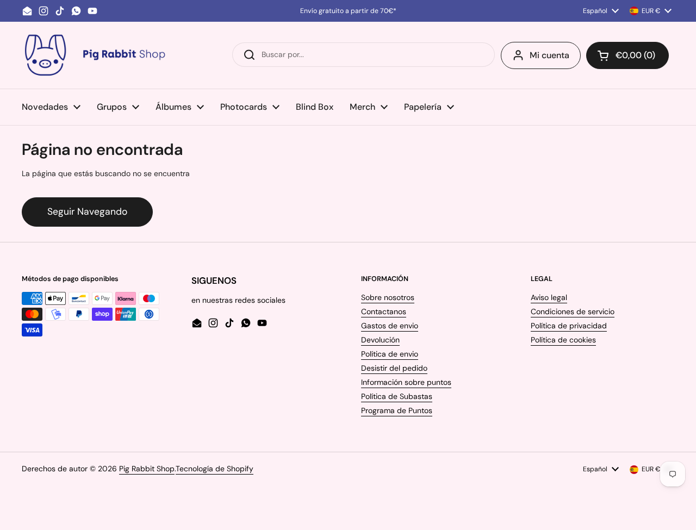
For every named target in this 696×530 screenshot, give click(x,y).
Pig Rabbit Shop (147, 468)
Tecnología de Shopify (214, 468)
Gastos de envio (389, 326)
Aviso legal (549, 297)
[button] (627, 55)
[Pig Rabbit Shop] (94, 55)
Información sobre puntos (406, 382)
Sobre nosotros (387, 297)
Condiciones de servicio (572, 311)
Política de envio (389, 354)
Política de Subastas (396, 396)
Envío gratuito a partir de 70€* (348, 11)
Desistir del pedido (394, 368)
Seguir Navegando (87, 211)
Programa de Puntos (396, 410)
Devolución (380, 340)
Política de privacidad (569, 326)
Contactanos (383, 311)
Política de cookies (563, 340)
